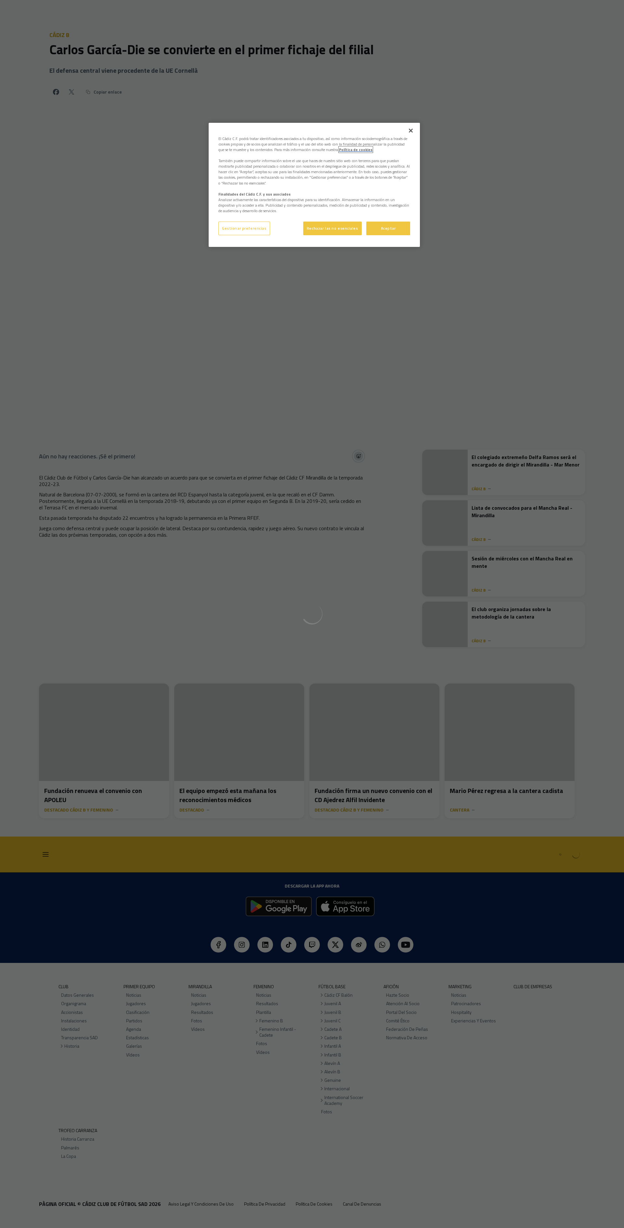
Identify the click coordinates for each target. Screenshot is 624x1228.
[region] (314, 185)
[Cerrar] (411, 130)
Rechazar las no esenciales (332, 228)
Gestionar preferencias (244, 228)
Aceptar (388, 228)
